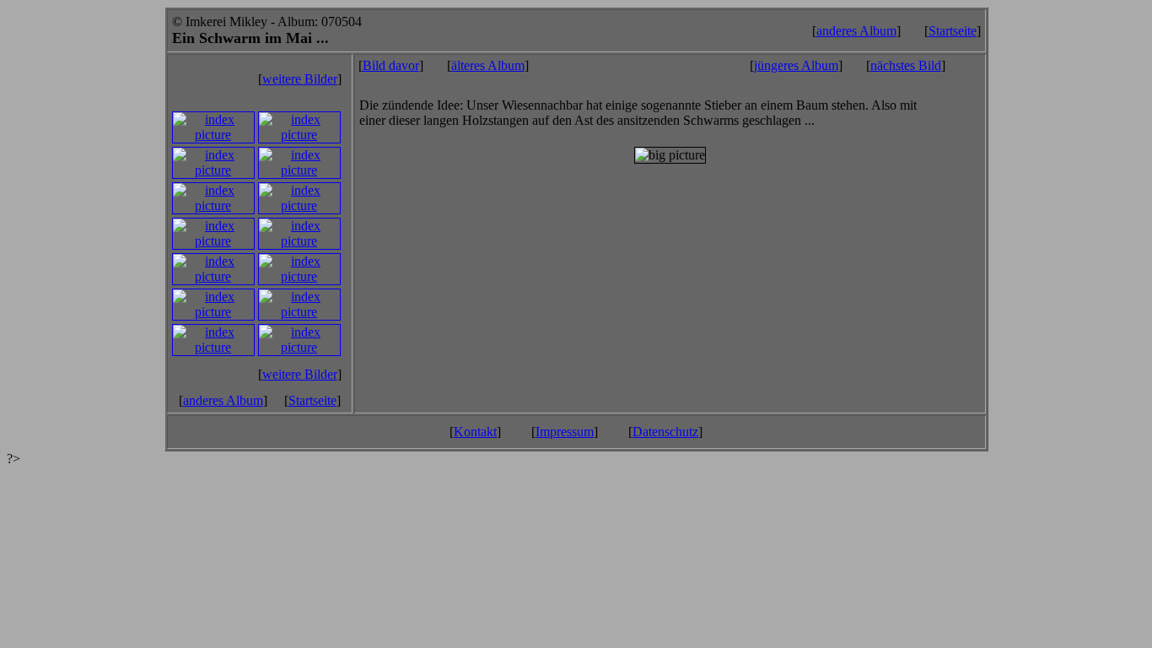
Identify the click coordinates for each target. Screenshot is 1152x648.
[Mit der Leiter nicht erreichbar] (213, 241)
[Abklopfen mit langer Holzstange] (299, 241)
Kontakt (475, 431)
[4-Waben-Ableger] (213, 170)
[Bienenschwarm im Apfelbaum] (213, 312)
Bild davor (391, 65)
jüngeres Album (796, 65)
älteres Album (488, 65)
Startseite (953, 31)
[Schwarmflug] (299, 170)
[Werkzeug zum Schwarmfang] (299, 312)
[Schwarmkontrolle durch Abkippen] (213, 134)
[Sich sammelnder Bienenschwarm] (213, 205)
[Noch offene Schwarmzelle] (299, 134)
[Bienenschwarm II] (213, 347)
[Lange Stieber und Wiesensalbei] (213, 276)
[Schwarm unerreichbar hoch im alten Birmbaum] (299, 205)
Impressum (565, 431)
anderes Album (856, 31)
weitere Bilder (299, 79)
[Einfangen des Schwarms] (299, 347)
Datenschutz (665, 431)
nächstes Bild (905, 65)
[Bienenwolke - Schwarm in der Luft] (299, 276)
